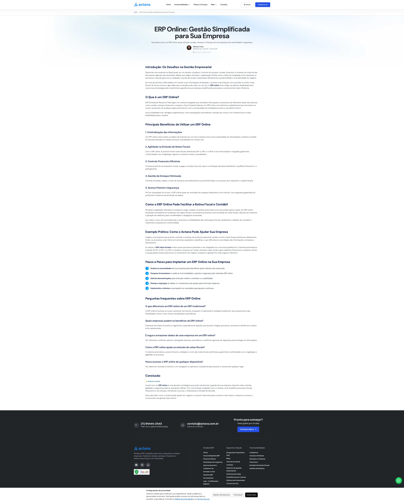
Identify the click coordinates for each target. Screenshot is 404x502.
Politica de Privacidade (235, 480)
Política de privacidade (183, 499)
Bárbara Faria (198, 47)
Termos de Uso (232, 483)
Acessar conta (209, 472)
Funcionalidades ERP (211, 456)
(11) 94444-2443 (151, 423)
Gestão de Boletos (257, 468)
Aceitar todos (251, 495)
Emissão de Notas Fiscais (259, 465)
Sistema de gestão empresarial (234, 469)
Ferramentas (208, 478)
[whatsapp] (148, 464)
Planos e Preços (200, 4)
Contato (223, 4)
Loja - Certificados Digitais (210, 482)
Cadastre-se (263, 5)
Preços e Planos (209, 459)
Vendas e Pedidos (257, 456)
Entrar (248, 5)
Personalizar (238, 495)
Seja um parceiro (210, 465)
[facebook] (136, 464)
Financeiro (254, 462)
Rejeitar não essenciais (221, 495)
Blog (228, 458)
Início (168, 4)
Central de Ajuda (233, 462)
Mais (213, 4)
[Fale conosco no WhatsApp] (399, 480)
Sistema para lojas (233, 474)
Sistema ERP (208, 475)
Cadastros (254, 453)
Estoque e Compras (257, 459)
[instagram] (142, 464)
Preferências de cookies (236, 477)
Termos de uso (203, 499)
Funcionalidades (181, 4)
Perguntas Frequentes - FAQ (235, 454)
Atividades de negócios (212, 462)
